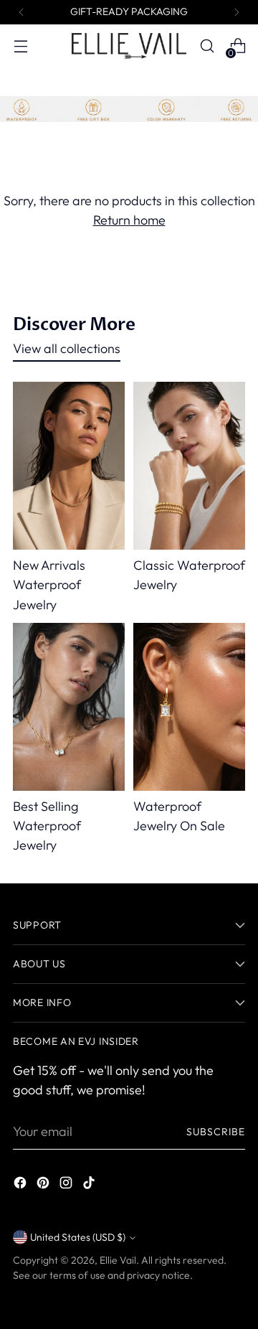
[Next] (236, 12)
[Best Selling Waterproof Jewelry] (69, 707)
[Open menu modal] (20, 46)
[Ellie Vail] (129, 45)
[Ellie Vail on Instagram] (67, 1185)
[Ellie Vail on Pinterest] (44, 1185)
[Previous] (21, 12)
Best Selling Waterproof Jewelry (47, 825)
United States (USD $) (77, 1237)
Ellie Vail (118, 1260)
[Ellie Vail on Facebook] (21, 1185)
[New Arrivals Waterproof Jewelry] (69, 466)
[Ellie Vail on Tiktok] (90, 1185)
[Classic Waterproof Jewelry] (189, 466)
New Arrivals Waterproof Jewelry (49, 584)
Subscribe (215, 1131)
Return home (129, 220)
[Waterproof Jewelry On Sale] (189, 707)
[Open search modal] (206, 46)
